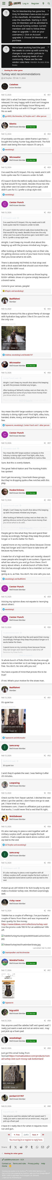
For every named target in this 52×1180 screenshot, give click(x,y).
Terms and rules (19, 1163)
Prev (18, 1134)
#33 (49, 793)
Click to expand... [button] (26, 401)
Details (35, 1175)
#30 (49, 627)
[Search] (48, 3)
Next (34, 1134)
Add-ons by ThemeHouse (12, 1178)
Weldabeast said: (10, 868)
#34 (49, 826)
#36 (49, 910)
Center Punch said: (11, 378)
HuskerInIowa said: (11, 632)
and (14, 291)
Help (43, 1163)
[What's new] (43, 3)
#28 (49, 500)
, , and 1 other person (25, 116)
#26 (49, 372)
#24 (49, 212)
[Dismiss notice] (48, 11)
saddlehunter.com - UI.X (14, 1159)
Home (4, 1166)
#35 (49, 863)
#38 (49, 1020)
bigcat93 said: (8, 1111)
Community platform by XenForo (24, 1171)
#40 (49, 1106)
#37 (49, 970)
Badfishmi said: (9, 761)
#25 (49, 309)
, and (19, 355)
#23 (49, 167)
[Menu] (4, 3)
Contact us (6, 1163)
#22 (49, 134)
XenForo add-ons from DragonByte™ (36, 1173)
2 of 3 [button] (26, 1134)
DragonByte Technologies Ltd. (22, 1175)
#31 (49, 697)
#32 (49, 755)
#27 (49, 443)
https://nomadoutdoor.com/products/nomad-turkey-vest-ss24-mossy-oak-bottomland (25, 1057)
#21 (49, 95)
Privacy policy (33, 1163)
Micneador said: (9, 218)
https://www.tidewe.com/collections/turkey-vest (24, 924)
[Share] (45, 95)
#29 (49, 597)
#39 (49, 1048)
